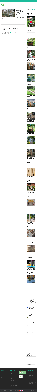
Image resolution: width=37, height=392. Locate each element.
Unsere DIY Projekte (31, 162)
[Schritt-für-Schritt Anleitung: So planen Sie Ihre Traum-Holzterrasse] (31, 218)
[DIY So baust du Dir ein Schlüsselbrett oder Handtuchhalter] (31, 202)
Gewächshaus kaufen (6, 33)
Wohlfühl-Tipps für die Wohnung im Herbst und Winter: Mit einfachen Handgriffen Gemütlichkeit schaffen (32, 334)
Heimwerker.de (12, 378)
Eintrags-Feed (2, 378)
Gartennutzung (15, 32)
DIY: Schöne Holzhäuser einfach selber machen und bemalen (31, 257)
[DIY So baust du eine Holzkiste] (31, 233)
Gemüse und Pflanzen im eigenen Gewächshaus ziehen (12, 29)
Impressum (2, 382)
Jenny (29, 332)
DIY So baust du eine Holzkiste (30, 227)
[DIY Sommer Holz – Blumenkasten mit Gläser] (31, 279)
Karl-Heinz (8, 32)
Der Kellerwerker (12, 373)
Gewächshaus (18, 32)
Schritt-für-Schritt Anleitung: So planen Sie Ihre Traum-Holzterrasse (31, 211)
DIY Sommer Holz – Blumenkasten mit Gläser (31, 273)
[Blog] (25, 390)
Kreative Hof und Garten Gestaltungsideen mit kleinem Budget (31, 181)
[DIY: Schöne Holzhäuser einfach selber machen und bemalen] (31, 264)
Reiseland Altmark (12, 384)
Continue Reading (22, 23)
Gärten (12, 32)
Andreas (30, 307)
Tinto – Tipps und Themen (13, 385)
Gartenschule (11, 377)
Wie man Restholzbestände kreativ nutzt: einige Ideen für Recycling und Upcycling (31, 165)
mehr (27, 178)
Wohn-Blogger (12, 386)
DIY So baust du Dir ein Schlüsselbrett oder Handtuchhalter (31, 196)
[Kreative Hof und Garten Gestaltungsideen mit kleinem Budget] (31, 187)
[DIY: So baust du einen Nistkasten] (31, 248)
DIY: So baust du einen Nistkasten (30, 242)
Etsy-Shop (11, 374)
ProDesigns (34, 390)
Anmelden (2, 377)
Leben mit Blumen (12, 381)
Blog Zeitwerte (12, 372)
